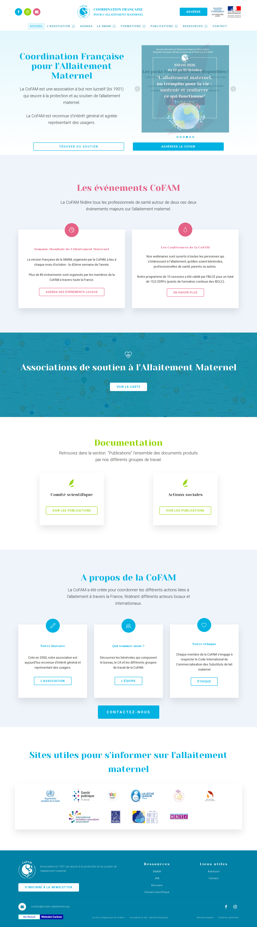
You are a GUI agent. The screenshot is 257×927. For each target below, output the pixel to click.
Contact (220, 26)
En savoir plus (185, 292)
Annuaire (157, 885)
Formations (131, 26)
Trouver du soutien (78, 146)
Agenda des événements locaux (72, 292)
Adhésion (214, 871)
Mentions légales (205, 917)
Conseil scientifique (156, 892)
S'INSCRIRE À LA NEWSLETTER (48, 887)
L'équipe (128, 681)
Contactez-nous (129, 712)
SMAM (157, 871)
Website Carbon (51, 916)
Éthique (204, 681)
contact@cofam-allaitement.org (50, 906)
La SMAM (104, 26)
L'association (58, 26)
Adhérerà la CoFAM (178, 146)
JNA (157, 878)
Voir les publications (71, 510)
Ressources (193, 26)
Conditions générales (228, 917)
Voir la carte (129, 386)
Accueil (36, 26)
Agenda (86, 26)
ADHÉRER (193, 11)
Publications (162, 26)
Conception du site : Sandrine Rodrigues (148, 917)
